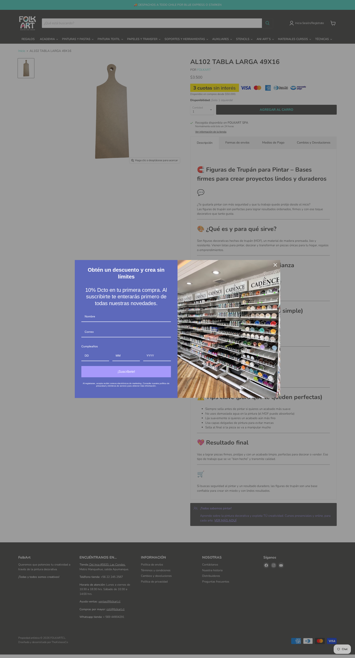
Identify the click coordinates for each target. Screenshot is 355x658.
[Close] (275, 265)
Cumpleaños (89, 346)
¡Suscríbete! (126, 371)
